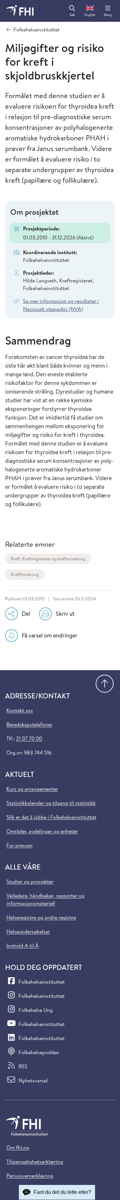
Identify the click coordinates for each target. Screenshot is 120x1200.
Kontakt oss (19, 710)
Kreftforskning (25, 574)
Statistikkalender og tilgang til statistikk (51, 802)
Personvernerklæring (29, 1175)
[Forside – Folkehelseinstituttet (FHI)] (20, 11)
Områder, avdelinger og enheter (42, 831)
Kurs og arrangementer (32, 788)
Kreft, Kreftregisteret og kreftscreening (48, 558)
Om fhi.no (17, 1147)
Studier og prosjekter (29, 881)
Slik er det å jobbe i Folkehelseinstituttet (51, 817)
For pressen (19, 845)
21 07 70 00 (29, 738)
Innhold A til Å (22, 945)
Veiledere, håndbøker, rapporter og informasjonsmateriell (45, 899)
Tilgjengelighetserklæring (34, 1161)
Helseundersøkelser (28, 931)
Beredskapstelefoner (29, 724)
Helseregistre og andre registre (41, 917)
